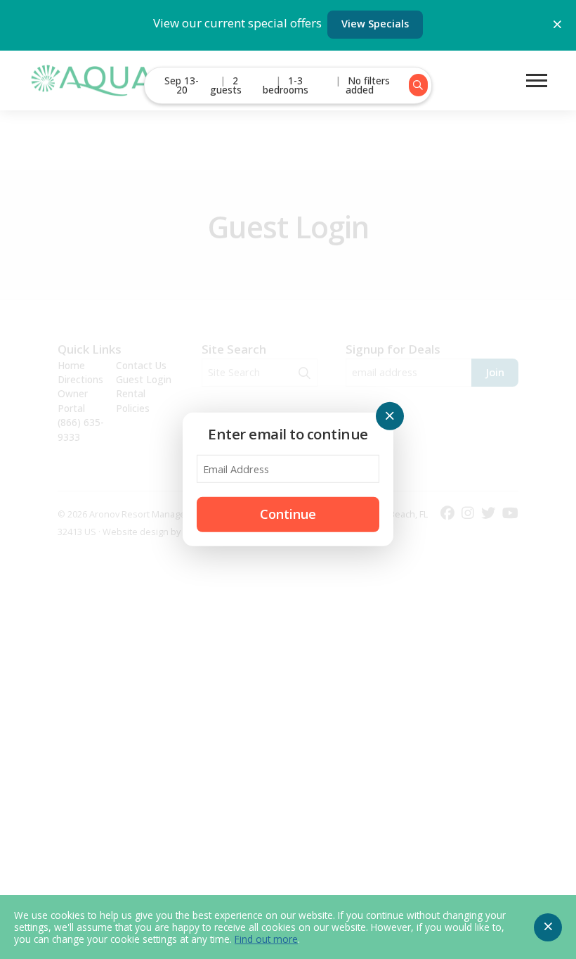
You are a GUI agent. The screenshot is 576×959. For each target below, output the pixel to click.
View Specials (375, 23)
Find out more (266, 939)
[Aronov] (91, 80)
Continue (288, 514)
